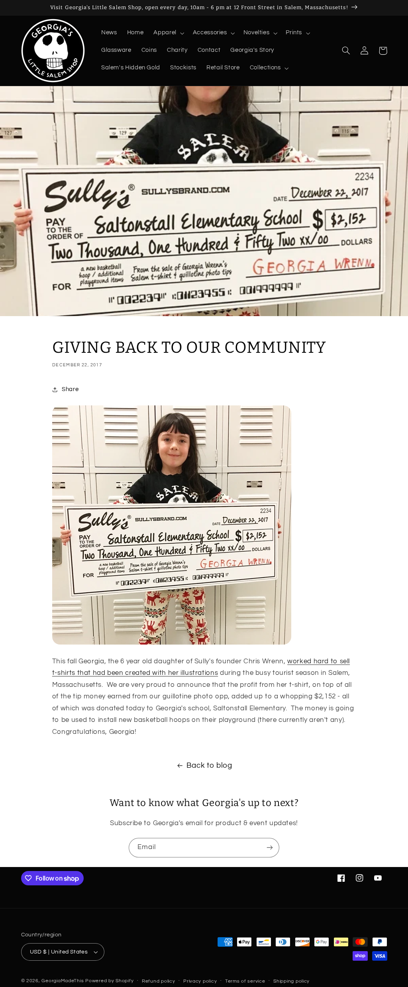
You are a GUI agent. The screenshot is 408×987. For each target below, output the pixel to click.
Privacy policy (200, 981)
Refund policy (158, 981)
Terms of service (245, 981)
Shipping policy (291, 981)
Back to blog (209, 765)
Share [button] (70, 389)
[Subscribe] (270, 847)
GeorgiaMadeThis (62, 981)
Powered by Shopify (109, 981)
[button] (168, 33)
